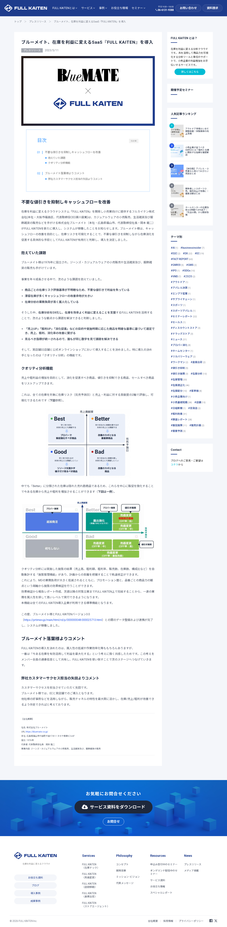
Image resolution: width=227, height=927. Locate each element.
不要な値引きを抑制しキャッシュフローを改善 (73, 152)
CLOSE (133, 141)
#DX (187, 253)
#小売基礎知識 (181, 402)
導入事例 (35, 893)
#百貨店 (194, 408)
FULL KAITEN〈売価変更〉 (89, 876)
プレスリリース (37, 21)
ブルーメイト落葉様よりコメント (65, 173)
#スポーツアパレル (183, 310)
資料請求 (212, 8)
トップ (18, 21)
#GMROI (177, 264)
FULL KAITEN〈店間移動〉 (89, 885)
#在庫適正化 (180, 385)
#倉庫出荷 (198, 362)
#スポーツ (178, 305)
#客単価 (195, 390)
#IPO (175, 270)
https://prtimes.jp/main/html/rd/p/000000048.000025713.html (63, 620)
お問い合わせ (188, 8)
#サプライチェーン (183, 299)
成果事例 (35, 901)
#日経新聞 (178, 408)
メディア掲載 (191, 870)
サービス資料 (157, 880)
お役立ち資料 (35, 877)
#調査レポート (181, 419)
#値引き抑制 (179, 368)
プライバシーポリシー (191, 921)
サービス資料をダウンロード (117, 807)
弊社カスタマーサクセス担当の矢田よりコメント (75, 179)
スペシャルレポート (161, 892)
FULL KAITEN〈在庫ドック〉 (90, 866)
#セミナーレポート (184, 316)
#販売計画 (196, 425)
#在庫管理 (179, 379)
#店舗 (200, 402)
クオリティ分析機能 (59, 162)
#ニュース (179, 339)
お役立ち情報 (119, 8)
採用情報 (168, 921)
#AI (174, 247)
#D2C (175, 253)
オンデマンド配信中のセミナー (164, 872)
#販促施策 (179, 425)
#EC (199, 253)
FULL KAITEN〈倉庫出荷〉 (89, 895)
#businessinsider (192, 247)
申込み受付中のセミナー (164, 864)
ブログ (35, 885)
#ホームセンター (182, 350)
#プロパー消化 (181, 345)
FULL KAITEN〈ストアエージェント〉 (95, 905)
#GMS (191, 264)
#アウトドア (179, 282)
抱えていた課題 (56, 158)
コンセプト (122, 864)
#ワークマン (179, 362)
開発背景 (121, 870)
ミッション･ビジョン (128, 876)
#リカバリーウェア (183, 356)
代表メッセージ (125, 883)
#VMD (176, 276)
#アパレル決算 (181, 287)
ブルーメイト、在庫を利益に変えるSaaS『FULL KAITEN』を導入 (90, 21)
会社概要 (153, 921)
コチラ (174, 464)
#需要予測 (178, 431)
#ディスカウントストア (185, 327)
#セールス (178, 322)
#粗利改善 (179, 413)
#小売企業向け (181, 396)
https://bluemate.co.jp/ (37, 732)
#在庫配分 (179, 390)
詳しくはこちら (190, 71)
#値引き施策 (179, 373)
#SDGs (188, 270)
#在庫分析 (199, 373)
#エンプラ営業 (181, 293)
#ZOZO (189, 276)
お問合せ (113, 821)
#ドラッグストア (182, 333)
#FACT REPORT (182, 259)
